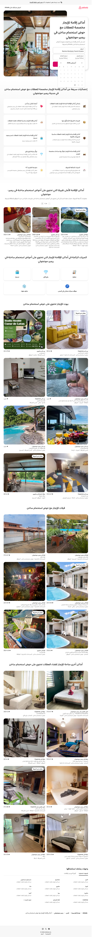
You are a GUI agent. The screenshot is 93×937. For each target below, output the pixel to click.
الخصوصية (48, 934)
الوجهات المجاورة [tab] (83, 873)
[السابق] (49, 203)
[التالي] (42, 203)
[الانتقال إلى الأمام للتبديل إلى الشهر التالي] (60, 62)
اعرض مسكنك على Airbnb (13, 7)
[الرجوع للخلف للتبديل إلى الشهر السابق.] (81, 62)
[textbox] (77, 58)
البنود (42, 934)
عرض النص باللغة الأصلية (36, 2)
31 (75, 85)
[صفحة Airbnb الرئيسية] (83, 7)
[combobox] (69, 51)
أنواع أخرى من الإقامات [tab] (70, 873)
